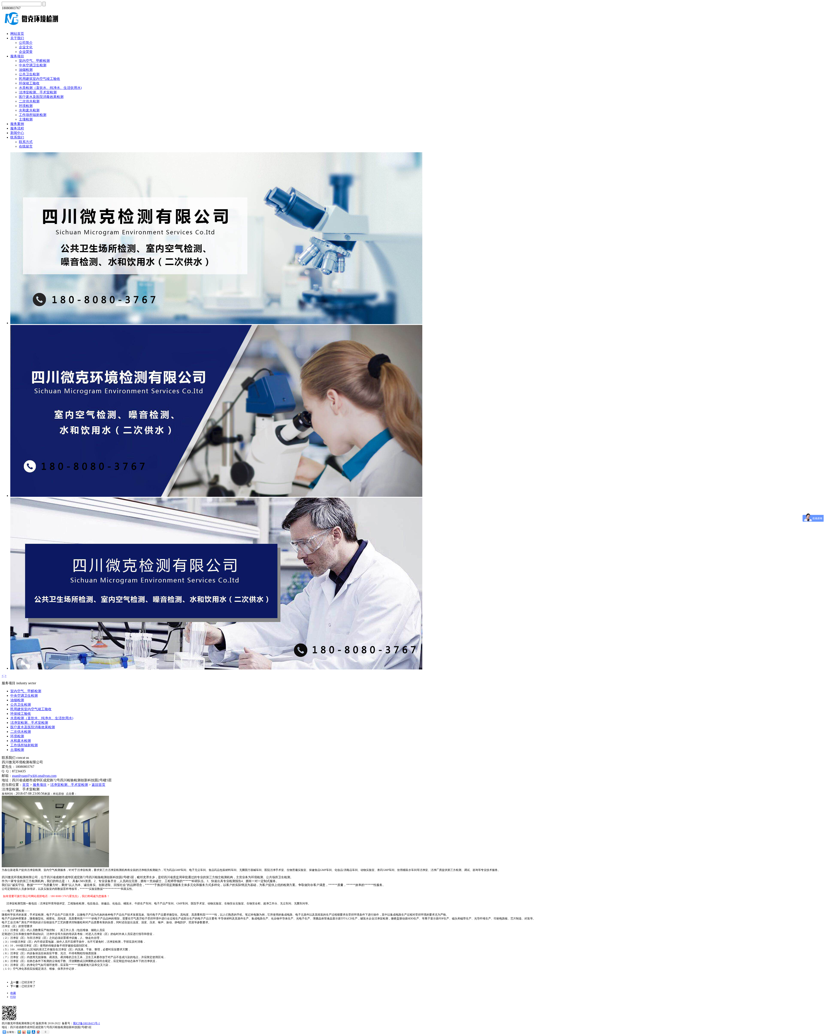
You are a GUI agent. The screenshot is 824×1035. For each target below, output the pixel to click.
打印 (13, 996)
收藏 (13, 993)
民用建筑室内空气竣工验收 (39, 79)
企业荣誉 (26, 51)
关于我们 (17, 38)
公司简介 (26, 42)
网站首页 (17, 33)
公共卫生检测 (29, 74)
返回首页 (98, 785)
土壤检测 (26, 119)
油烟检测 (26, 70)
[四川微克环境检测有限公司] (31, 26)
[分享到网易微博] (38, 1032)
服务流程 (17, 128)
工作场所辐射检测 (32, 115)
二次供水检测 (29, 101)
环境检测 (26, 106)
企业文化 (26, 47)
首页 (25, 785)
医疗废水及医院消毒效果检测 (41, 97)
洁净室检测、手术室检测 (38, 92)
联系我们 (17, 137)
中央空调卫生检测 (32, 65)
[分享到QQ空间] (19, 1032)
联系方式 (26, 142)
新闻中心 (17, 133)
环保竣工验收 (29, 83)
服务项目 (17, 56)
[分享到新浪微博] (23, 1032)
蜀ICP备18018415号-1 (86, 1023)
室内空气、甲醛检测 (34, 60)
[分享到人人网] (33, 1032)
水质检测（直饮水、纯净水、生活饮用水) (50, 88)
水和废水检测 (29, 110)
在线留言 (26, 146)
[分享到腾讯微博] (28, 1032)
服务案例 (17, 124)
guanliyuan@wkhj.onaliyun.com (34, 775)
